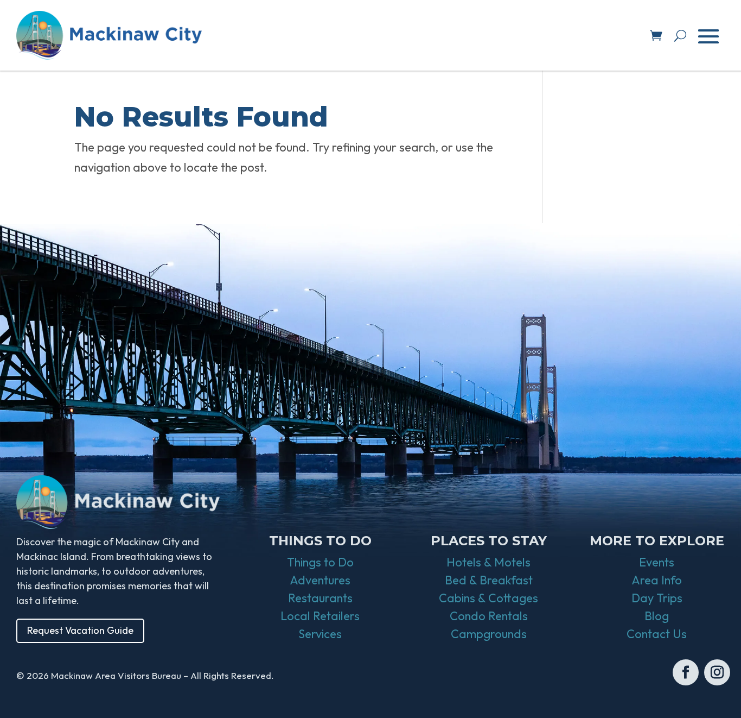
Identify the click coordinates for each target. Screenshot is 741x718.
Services (320, 633)
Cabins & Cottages (488, 598)
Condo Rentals (489, 615)
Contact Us (657, 633)
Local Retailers (320, 615)
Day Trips (656, 598)
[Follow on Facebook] (686, 672)
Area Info (656, 580)
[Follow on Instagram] (717, 672)
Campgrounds (489, 633)
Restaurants (320, 598)
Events (656, 562)
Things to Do (320, 562)
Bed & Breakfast (489, 580)
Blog (656, 615)
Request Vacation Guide (80, 630)
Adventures (320, 580)
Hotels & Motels (488, 562)
